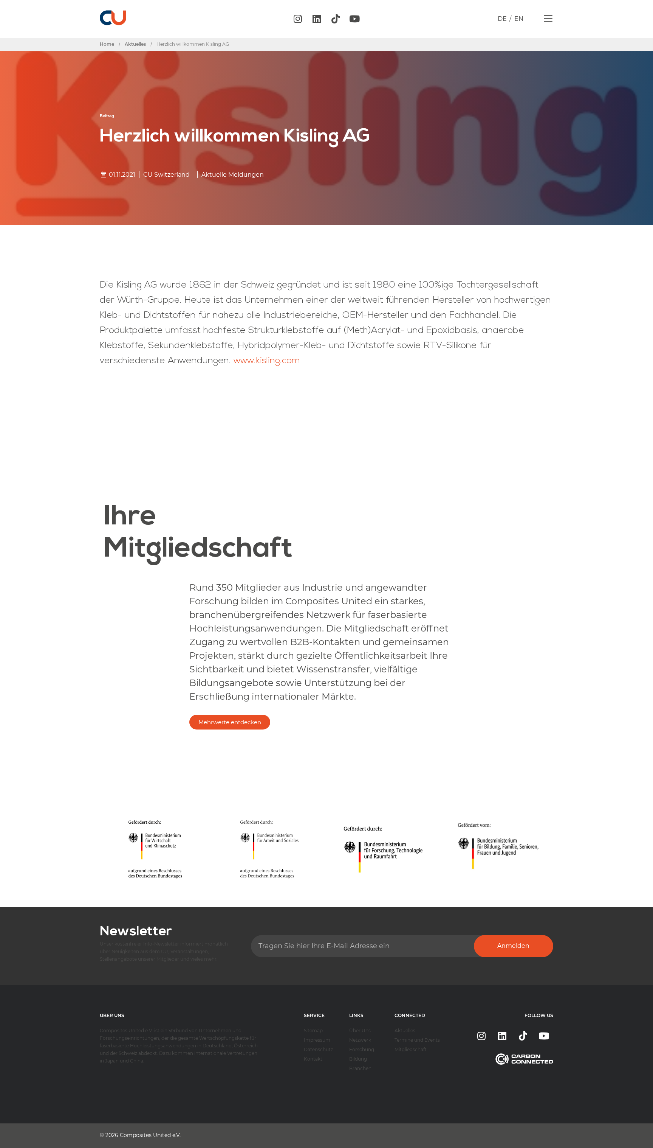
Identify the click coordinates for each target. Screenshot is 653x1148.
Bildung (358, 1059)
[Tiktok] (335, 18)
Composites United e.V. (150, 1135)
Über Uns (360, 1030)
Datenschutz (318, 1049)
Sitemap (313, 1030)
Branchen (360, 1068)
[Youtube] (354, 18)
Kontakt (313, 1059)
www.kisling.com (267, 361)
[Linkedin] (316, 18)
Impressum (317, 1040)
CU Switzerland (166, 174)
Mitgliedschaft (411, 1049)
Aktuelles (405, 1030)
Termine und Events (417, 1040)
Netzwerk (360, 1040)
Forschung (361, 1049)
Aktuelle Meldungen (232, 174)
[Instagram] (297, 18)
